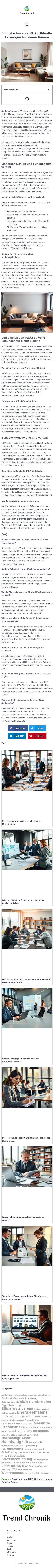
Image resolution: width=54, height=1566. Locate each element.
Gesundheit (30, 1427)
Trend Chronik (13, 1531)
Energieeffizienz (32, 1412)
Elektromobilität (8, 1413)
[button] (27, 24)
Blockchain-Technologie (14, 1398)
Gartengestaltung (10, 1423)
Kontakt (10, 1555)
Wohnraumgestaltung (18, 1472)
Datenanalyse (32, 1398)
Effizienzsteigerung (17, 1408)
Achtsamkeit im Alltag (22, 1395)
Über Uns (11, 1552)
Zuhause (5, 1479)
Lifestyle (11, 1540)
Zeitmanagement (43, 1473)
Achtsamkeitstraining (40, 1395)
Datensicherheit (9, 1402)
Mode (9, 1543)
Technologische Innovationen (28, 1462)
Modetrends (9, 1434)
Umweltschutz (11, 1465)
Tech (9, 1549)
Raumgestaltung (12, 1448)
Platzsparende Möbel (9, 1446)
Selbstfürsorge (10, 1452)
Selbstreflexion (27, 1452)
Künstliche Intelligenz (32, 1431)
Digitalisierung (11, 1405)
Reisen (10, 1546)
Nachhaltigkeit (14, 1442)
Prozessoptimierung (27, 1445)
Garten (10, 1537)
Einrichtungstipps (41, 1409)
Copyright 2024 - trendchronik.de (27, 1563)
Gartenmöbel (27, 1424)
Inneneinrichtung (8, 1431)
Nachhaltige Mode (16, 1438)
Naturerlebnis (35, 1442)
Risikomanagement (34, 1449)
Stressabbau (17, 1455)
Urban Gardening (30, 1466)
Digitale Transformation (34, 1401)
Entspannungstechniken (20, 1416)
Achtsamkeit (7, 1395)
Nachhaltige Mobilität (28, 1435)
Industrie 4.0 (45, 1427)
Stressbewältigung (16, 1459)
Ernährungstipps (17, 1420)
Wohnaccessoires (22, 1469)
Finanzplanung (32, 1420)
